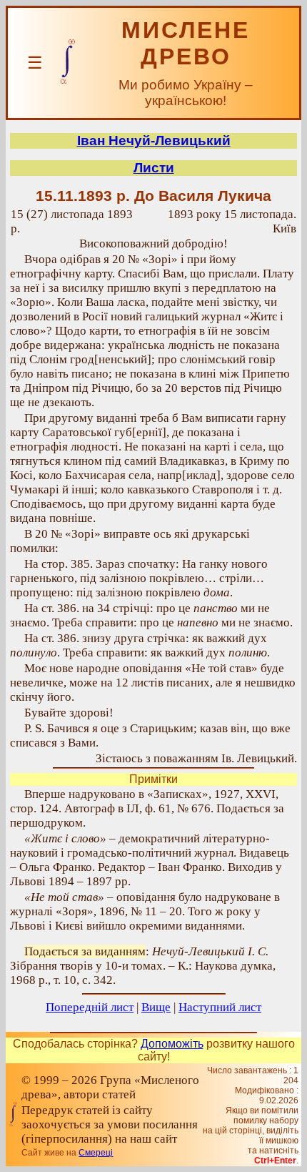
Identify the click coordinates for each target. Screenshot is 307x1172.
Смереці (96, 1153)
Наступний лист (219, 1007)
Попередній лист (90, 1007)
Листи (154, 167)
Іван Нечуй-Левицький (154, 140)
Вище (156, 1007)
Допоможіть (172, 1044)
